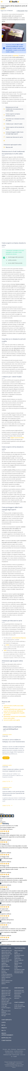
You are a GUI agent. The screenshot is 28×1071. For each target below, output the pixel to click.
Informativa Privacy (9, 1052)
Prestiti (4, 1028)
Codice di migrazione (6, 974)
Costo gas (4, 1006)
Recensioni (13, 1049)
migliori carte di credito (17, 437)
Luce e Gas (4, 988)
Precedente (3, 829)
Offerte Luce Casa (6, 992)
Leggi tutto (6, 757)
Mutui (3, 1025)
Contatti (15, 1056)
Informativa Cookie (18, 1052)
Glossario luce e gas (6, 1003)
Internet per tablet (18, 971)
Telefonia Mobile (19, 948)
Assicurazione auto (19, 990)
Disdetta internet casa (6, 975)
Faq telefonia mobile (19, 969)
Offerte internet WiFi (6, 960)
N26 (5, 650)
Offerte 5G (17, 957)
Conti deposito (6, 1019)
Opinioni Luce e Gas (6, 998)
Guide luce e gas (5, 999)
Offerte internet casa (6, 950)
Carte (3, 1022)
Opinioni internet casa (6, 980)
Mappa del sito (6, 1037)
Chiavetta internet (18, 972)
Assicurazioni (19, 988)
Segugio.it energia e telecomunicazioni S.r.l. (14, 1061)
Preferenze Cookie (7, 1054)
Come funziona (6, 1040)
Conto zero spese (18, 1005)
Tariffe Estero (17, 958)
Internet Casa (6, 948)
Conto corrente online (19, 1006)
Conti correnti (19, 1002)
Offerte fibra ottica (6, 952)
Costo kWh (4, 1004)
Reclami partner (15, 1054)
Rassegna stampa (9, 1051)
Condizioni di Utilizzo (18, 1051)
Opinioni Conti (17, 1008)
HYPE (7, 645)
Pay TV (3, 1030)
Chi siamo (5, 1049)
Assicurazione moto (19, 992)
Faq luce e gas (5, 1001)
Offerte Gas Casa (5, 993)
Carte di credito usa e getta (12, 720)
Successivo (10, 829)
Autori (9, 1049)
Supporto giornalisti (21, 1049)
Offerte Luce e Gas (6, 990)
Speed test (4, 972)
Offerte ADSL (4, 964)
